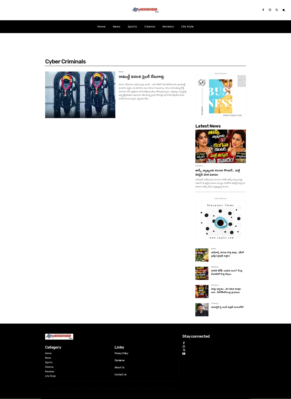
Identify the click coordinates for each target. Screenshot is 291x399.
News (213, 249)
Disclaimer (120, 360)
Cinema (199, 166)
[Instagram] (269, 10)
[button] (284, 10)
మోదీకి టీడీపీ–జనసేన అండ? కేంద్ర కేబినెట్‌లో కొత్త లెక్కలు (226, 272)
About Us (119, 367)
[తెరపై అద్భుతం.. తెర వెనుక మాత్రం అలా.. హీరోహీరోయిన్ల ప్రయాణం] (201, 291)
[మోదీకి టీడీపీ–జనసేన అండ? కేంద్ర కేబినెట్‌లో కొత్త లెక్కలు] (201, 273)
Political (214, 267)
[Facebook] (263, 10)
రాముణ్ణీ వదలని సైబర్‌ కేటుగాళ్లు (141, 76)
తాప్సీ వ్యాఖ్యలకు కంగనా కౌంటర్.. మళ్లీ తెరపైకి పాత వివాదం (217, 172)
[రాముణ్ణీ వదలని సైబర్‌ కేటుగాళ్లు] (80, 95)
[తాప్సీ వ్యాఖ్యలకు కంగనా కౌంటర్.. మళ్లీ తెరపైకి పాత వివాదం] (220, 146)
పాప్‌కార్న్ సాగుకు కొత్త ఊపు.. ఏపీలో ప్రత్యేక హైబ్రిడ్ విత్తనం (227, 254)
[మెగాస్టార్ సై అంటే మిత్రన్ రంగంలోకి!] (201, 309)
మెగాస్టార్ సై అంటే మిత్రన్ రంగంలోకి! (227, 306)
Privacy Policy (121, 353)
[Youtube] (183, 353)
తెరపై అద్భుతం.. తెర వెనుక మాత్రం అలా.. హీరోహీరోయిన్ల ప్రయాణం (226, 290)
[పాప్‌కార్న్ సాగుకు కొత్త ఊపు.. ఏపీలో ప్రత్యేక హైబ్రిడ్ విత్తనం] (201, 255)
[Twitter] (276, 10)
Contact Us (120, 374)
